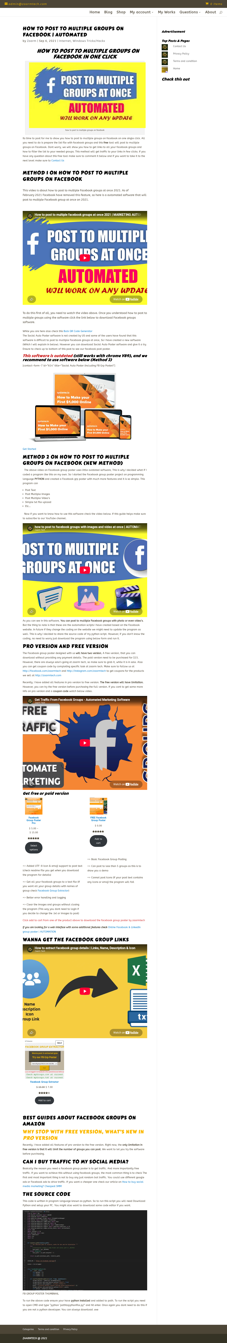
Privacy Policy (181, 53)
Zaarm (31, 41)
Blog (108, 12)
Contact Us (57, 160)
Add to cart (98, 841)
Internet (65, 41)
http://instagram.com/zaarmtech (86, 670)
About (210, 12)
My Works (166, 12)
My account (140, 12)
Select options (34, 847)
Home (95, 12)
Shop (121, 12)
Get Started (29, 449)
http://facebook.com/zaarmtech (42, 670)
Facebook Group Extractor (53, 890)
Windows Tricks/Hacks (89, 41)
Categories (28, 1329)
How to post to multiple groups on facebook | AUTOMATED (73, 32)
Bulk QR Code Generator (78, 331)
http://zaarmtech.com (48, 675)
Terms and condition (185, 61)
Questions (189, 12)
